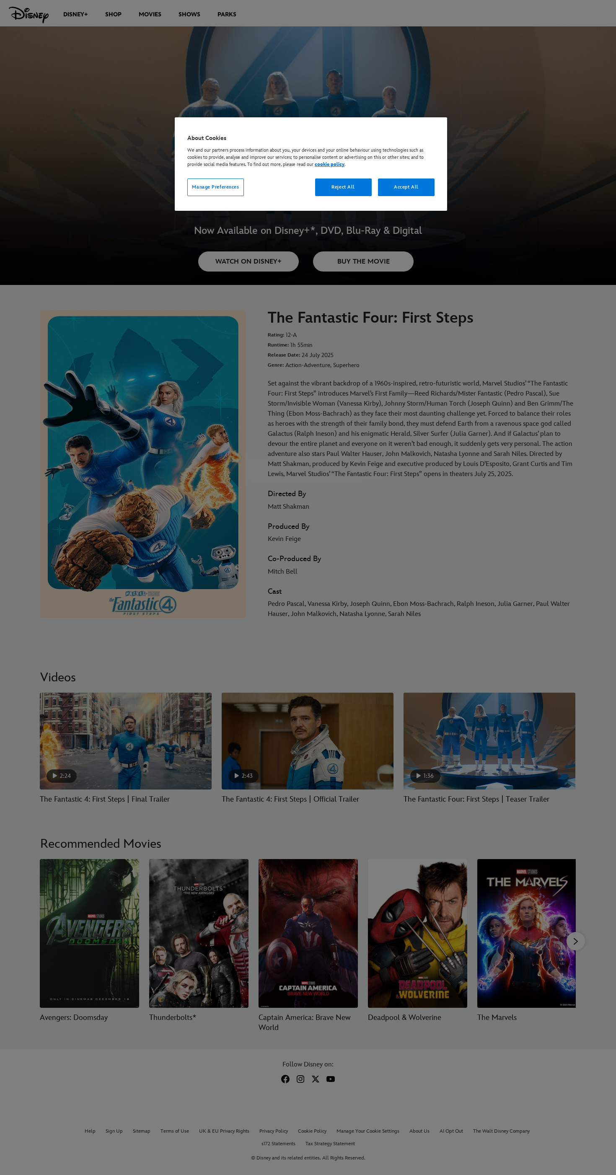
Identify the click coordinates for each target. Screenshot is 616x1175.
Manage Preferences (215, 187)
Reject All (343, 187)
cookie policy (329, 164)
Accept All (406, 187)
